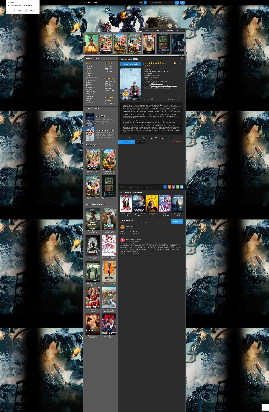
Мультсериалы (110, 103)
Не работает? (178, 142)
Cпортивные (90, 96)
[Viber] (173, 187)
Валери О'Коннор (156, 88)
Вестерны (89, 70)
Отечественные (91, 91)
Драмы (88, 79)
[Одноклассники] (169, 187)
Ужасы (88, 100)
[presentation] (84, 44)
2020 (154, 69)
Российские (109, 85)
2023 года (108, 71)
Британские (109, 83)
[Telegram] (181, 187)
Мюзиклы (89, 89)
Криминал (89, 84)
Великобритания (154, 71)
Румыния (170, 71)
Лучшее (158, 30)
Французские (109, 90)
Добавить (177, 221)
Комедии (88, 82)
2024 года (108, 70)
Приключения (90, 93)
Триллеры (89, 98)
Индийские (108, 87)
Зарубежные (109, 102)
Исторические (90, 80)
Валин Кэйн (167, 88)
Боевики (88, 68)
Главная (147, 30)
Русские (108, 100)
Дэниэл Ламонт (166, 86)
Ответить (123, 233)
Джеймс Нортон (155, 86)
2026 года (108, 66)
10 (166, 63)
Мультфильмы (90, 88)
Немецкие (108, 88)
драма (150, 73)
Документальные (91, 77)
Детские (88, 75)
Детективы (89, 73)
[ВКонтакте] (165, 187)
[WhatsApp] (177, 187)
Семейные (89, 95)
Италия (163, 71)
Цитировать (135, 233)
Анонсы (180, 30)
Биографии (89, 66)
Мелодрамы (89, 86)
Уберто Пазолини (157, 84)
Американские (110, 81)
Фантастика (89, 102)
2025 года (108, 68)
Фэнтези (88, 104)
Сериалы (169, 30)
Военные (88, 71)
